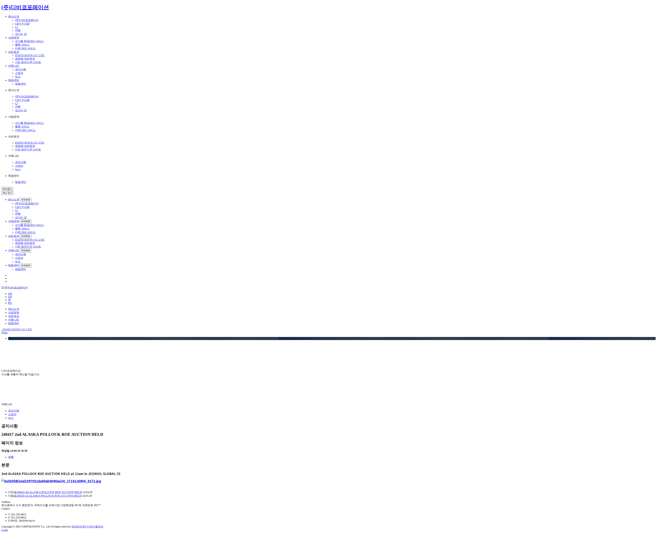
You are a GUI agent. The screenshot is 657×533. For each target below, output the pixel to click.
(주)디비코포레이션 (27, 20)
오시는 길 (21, 34)
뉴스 (18, 76)
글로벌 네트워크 (25, 58)
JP (9, 299)
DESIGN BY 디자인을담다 (87, 526)
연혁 (18, 30)
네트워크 (13, 52)
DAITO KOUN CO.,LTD (16, 329)
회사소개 (13, 16)
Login (4, 530)
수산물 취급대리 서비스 (29, 41)
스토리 (19, 73)
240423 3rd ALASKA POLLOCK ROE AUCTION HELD (49, 492)
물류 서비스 (22, 44)
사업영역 (13, 37)
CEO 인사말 (22, 23)
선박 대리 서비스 (25, 48)
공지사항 (20, 69)
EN (10, 296)
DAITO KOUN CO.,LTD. (30, 55)
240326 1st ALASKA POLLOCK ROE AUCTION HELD (49, 495)
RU (10, 303)
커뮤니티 (13, 65)
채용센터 (13, 80)
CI (16, 27)
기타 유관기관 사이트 (28, 62)
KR (10, 293)
